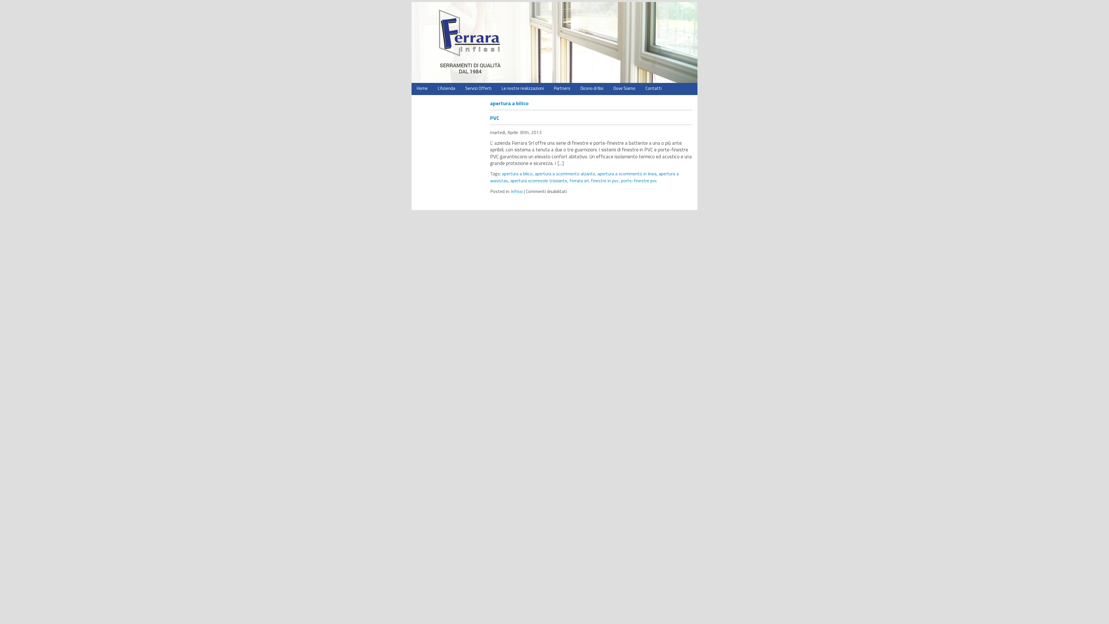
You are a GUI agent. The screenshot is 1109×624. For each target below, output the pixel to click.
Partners (562, 88)
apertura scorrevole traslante (538, 180)
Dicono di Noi (591, 88)
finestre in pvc (605, 180)
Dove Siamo (624, 88)
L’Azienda (446, 88)
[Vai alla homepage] (554, 42)
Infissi (517, 191)
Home (422, 88)
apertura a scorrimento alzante (565, 173)
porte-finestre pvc (639, 180)
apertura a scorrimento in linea (627, 173)
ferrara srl (579, 180)
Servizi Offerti (478, 88)
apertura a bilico (517, 173)
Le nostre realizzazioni (523, 88)
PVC (494, 118)
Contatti (653, 88)
